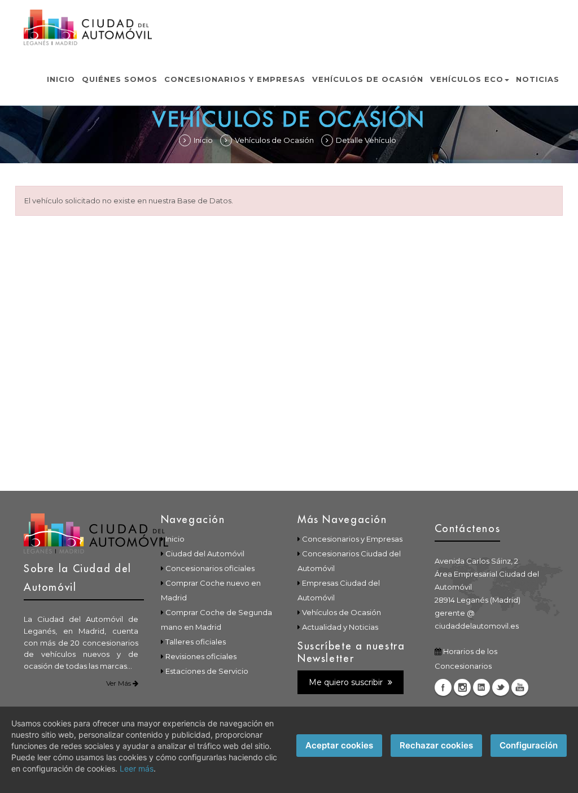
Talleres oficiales (195, 641)
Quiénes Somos (119, 79)
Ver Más (119, 683)
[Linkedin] (481, 687)
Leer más (137, 768)
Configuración (529, 745)
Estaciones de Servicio (206, 671)
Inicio (61, 79)
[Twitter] (500, 687)
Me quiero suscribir (347, 682)
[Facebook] (443, 687)
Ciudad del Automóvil (204, 553)
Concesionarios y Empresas (234, 79)
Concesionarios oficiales (210, 568)
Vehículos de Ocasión (367, 79)
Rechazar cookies (436, 745)
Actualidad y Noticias (340, 626)
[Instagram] (462, 687)
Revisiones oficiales (201, 656)
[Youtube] (519, 687)
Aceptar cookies (339, 745)
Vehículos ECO (466, 79)
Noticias (537, 79)
